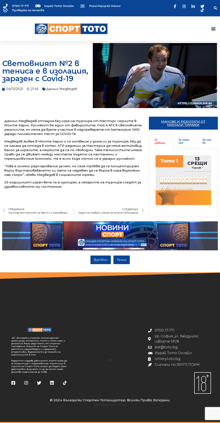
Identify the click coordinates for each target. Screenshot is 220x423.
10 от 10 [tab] (206, 141)
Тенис (122, 260)
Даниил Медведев (61, 89)
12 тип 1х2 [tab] (184, 141)
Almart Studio (118, 404)
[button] (215, 8)
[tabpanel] (183, 183)
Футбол (101, 260)
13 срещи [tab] (159, 141)
